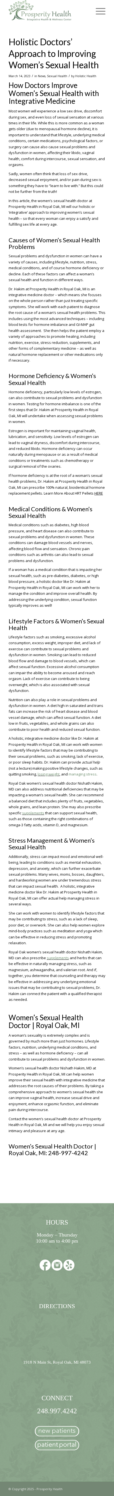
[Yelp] (68, 1266)
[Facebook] (45, 1266)
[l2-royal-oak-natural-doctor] (47, 11)
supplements (33, 812)
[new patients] (57, 1432)
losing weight (48, 774)
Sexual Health (57, 76)
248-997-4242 (68, 1153)
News (41, 76)
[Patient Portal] (57, 1446)
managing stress (83, 774)
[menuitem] (97, 11)
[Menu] (97, 11)
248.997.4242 (57, 1411)
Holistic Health (85, 76)
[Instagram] (57, 1266)
